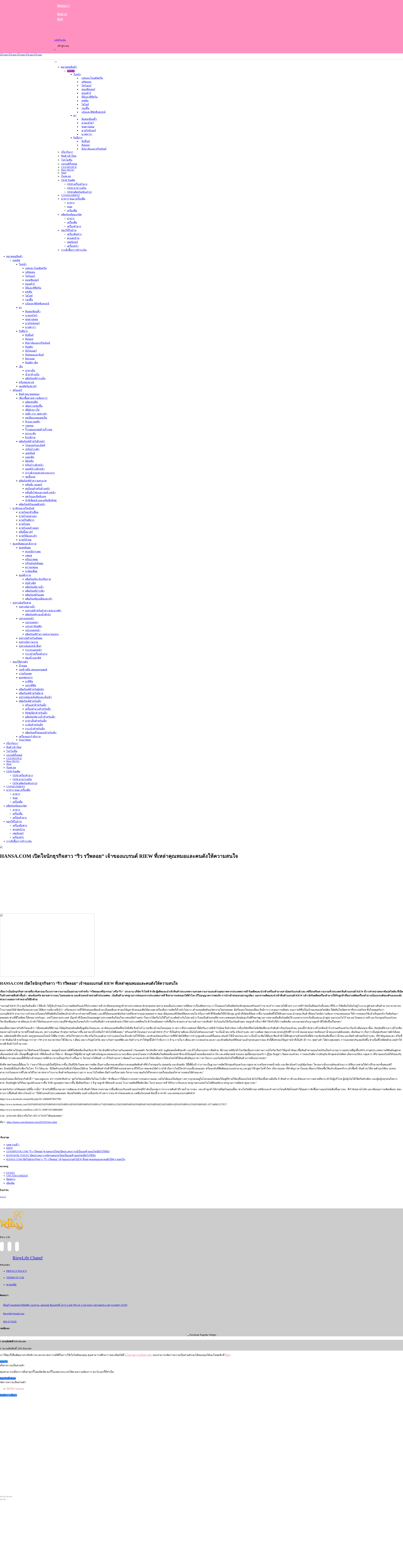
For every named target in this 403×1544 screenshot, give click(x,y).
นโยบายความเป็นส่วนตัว (138, 1355)
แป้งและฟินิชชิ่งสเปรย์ (93, 112)
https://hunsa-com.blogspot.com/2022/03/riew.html (32, 1122)
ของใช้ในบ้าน (69, 230)
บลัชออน (86, 81)
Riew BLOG (67, 170)
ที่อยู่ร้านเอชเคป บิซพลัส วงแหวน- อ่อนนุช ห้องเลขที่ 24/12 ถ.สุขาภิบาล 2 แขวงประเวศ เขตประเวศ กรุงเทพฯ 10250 (65, 1305)
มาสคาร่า (87, 134)
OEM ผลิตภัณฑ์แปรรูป (79, 192)
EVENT (10, 1173)
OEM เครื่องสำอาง (77, 184)
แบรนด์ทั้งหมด (69, 163)
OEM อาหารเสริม (76, 188)
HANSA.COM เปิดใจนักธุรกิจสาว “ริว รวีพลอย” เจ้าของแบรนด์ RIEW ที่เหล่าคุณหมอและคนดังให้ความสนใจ (65, 1159)
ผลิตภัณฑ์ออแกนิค (71, 214)
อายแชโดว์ (88, 123)
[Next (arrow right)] (4, 1499)
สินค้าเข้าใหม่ (68, 156)
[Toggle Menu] (55, 61)
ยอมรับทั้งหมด (8, 1378)
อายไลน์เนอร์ (89, 130)
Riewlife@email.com (13, 1313)
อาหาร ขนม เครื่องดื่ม (73, 198)
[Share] (4, 1496)
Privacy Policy (16, 1271)
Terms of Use (15, 1277)
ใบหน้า (77, 74)
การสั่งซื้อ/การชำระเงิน (74, 250)
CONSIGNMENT (70, 195)
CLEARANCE (69, 167)
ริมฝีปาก (77, 137)
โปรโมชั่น (66, 160)
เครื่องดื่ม (72, 210)
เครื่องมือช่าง (74, 234)
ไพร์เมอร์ (86, 85)
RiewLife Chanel (28, 1257)
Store (63, 172)
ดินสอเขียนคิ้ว (89, 119)
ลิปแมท (86, 145)
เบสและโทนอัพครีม (92, 78)
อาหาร (71, 202)
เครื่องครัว (72, 246)
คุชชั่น (85, 100)
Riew (9, 1148)
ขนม (69, 206)
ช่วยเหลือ (11, 1284)
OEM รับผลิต (68, 180)
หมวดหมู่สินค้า (69, 67)
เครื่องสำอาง (74, 226)
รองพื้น (85, 108)
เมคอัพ (71, 71)
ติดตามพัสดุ (62, 16)
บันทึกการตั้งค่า (8, 1395)
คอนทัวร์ (86, 93)
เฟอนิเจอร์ (72, 242)
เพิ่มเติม (10, 1183)
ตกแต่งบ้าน (73, 238)
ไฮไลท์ (85, 104)
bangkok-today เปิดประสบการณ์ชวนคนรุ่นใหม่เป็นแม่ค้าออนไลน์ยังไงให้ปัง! (51, 1155)
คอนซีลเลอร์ (88, 89)
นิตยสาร (10, 1179)
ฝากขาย (3, 1197)
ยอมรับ (4, 1361)
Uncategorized (17, 1175)
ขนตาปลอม (88, 126)
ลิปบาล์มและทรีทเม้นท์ (94, 149)
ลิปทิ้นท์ (86, 141)
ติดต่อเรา (63, 5)
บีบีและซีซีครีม (90, 97)
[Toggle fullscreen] (7, 1496)
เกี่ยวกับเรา (67, 152)
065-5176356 (10, 1321)
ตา (74, 115)
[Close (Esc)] (1, 1496)
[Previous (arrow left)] (1, 1499)
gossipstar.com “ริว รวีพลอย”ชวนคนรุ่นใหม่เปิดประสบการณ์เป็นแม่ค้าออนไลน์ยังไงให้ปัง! (58, 1151)
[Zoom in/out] (10, 1496)
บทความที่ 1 (13, 1144)
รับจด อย (66, 176)
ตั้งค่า (228, 1355)
